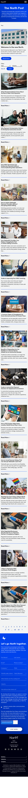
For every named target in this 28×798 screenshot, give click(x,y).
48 (15, 630)
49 (18, 630)
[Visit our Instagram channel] (6, 749)
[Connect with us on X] (21, 749)
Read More (6, 58)
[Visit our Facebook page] (9, 749)
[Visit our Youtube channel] (15, 749)
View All (3, 68)
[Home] (3, 2)
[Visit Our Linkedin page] (12, 749)
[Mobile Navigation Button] (25, 1)
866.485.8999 (14, 746)
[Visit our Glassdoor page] (18, 749)
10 (8, 630)
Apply (10, 69)
